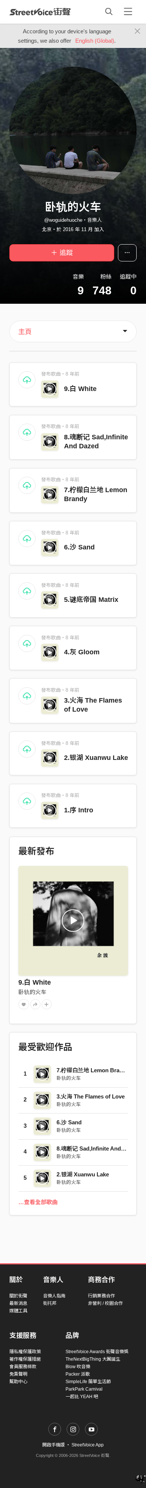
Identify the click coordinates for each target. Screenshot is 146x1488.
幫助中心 (18, 1381)
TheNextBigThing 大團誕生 (93, 1359)
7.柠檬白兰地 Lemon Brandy (93, 1070)
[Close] (137, 31)
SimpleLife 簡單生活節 (88, 1381)
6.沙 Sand (79, 547)
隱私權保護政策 (25, 1351)
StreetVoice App (88, 1445)
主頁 (25, 332)
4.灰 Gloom (82, 652)
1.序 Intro (78, 810)
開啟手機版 (53, 1445)
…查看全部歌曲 (38, 1202)
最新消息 (18, 1303)
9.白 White (80, 389)
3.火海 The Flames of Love (91, 1096)
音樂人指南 (54, 1295)
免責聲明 (18, 1374)
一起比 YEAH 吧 (82, 1396)
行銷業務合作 (101, 1295)
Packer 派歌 (78, 1374)
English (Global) (94, 40)
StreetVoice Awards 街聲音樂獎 (97, 1351)
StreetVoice (40, 11)
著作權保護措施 (25, 1359)
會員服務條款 (22, 1366)
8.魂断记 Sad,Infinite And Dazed (98, 1148)
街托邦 (50, 1303)
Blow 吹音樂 (78, 1366)
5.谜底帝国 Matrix (91, 599)
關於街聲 (18, 1295)
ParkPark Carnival (84, 1389)
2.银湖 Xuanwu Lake (96, 757)
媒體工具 (18, 1310)
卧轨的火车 (32, 992)
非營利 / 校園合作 (105, 1303)
